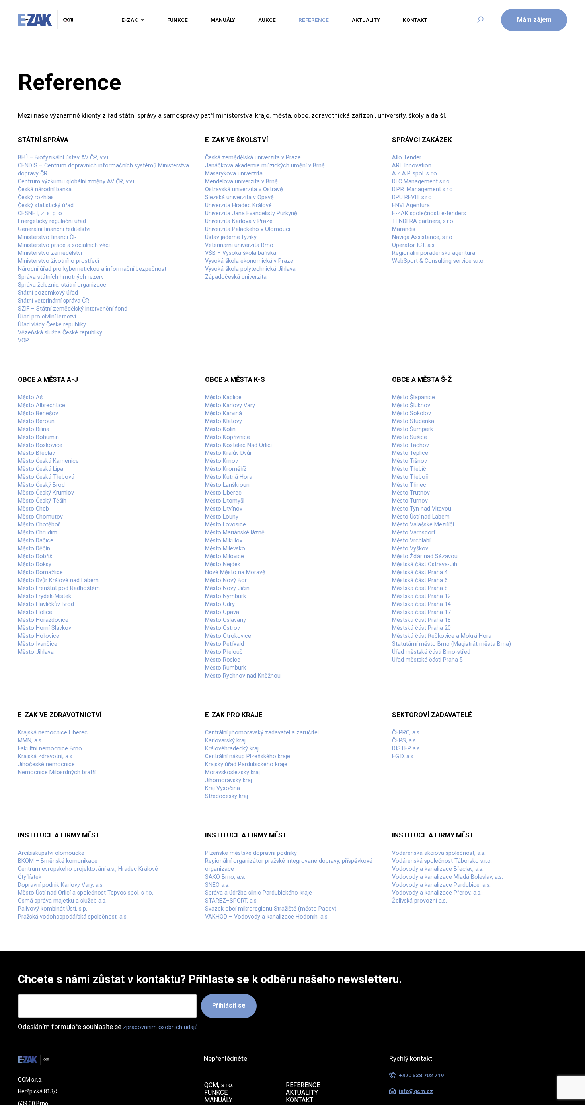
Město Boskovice (43, 494)
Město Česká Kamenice (52, 513)
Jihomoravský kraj (232, 886)
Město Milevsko (228, 618)
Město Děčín (36, 618)
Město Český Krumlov (50, 551)
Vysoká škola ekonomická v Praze (255, 283)
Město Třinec (411, 542)
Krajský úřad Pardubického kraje (252, 867)
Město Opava (224, 694)
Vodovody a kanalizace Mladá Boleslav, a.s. (455, 992)
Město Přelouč (226, 742)
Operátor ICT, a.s (416, 264)
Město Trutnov (413, 551)
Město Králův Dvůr (232, 503)
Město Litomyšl (228, 561)
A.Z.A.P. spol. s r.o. (418, 178)
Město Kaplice (226, 437)
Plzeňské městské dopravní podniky (257, 964)
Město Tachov (413, 494)
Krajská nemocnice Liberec (58, 829)
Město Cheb (35, 570)
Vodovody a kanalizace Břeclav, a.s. (444, 983)
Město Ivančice (40, 732)
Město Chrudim (41, 599)
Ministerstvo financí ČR (52, 254)
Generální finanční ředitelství (60, 245)
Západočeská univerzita (240, 302)
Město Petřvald (227, 732)
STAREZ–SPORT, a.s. (235, 1021)
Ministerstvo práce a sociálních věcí (70, 264)
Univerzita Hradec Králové (243, 216)
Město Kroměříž (228, 522)
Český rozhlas (38, 206)
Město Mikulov (226, 608)
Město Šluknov (413, 446)
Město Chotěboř (42, 589)
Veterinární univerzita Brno (244, 264)
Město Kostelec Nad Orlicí (243, 494)
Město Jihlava (38, 742)
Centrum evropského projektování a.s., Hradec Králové (97, 983)
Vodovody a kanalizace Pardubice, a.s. (448, 1002)
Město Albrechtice (45, 446)
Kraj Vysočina (225, 896)
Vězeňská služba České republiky (66, 369)
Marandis (405, 245)
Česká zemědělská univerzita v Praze (259, 159)
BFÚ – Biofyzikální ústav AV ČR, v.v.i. (70, 159)
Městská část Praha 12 (425, 675)
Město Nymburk (228, 675)
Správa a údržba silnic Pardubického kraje (266, 1012)
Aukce (269, 19)
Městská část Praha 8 (423, 666)
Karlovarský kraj (228, 839)
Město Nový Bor (228, 656)
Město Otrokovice (231, 723)
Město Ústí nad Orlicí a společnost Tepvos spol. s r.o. (95, 1012)
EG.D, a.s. (405, 858)
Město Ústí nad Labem (425, 580)
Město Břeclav (39, 503)
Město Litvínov (226, 570)
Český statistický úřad (50, 216)
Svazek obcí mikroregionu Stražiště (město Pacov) (280, 1031)
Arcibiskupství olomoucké (56, 964)
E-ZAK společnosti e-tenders (434, 225)
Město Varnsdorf (417, 599)
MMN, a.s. (32, 839)
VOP (24, 378)
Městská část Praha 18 (425, 704)
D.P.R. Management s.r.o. (428, 197)
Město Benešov (41, 456)
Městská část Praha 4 (423, 647)
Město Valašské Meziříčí (428, 589)
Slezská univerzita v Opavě (244, 206)
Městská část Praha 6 (423, 656)
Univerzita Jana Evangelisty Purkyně (258, 225)
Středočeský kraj (229, 905)
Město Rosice (225, 751)
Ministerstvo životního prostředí (65, 283)
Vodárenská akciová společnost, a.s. (445, 964)
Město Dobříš (38, 627)
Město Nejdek (225, 637)
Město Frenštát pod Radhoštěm (65, 666)
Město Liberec (226, 551)
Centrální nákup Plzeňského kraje (253, 858)
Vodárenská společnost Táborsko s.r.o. (449, 973)
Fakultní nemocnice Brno (54, 848)
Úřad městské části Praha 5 (432, 751)
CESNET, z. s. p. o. (43, 225)
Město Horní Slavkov (48, 713)
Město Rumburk (228, 761)
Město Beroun (38, 465)
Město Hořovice (41, 723)
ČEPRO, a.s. (408, 829)
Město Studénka (416, 465)
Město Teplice (412, 503)
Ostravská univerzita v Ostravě (249, 197)
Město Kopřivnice (230, 484)
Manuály (222, 19)
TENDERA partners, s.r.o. (427, 235)
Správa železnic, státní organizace (68, 311)
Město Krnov (223, 513)
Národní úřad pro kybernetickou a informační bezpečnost (102, 292)
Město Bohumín (41, 484)
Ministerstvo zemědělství (55, 273)
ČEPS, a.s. (406, 839)
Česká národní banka (48, 197)
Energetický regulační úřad (57, 235)
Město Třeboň (412, 532)
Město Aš (32, 437)
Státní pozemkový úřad (52, 321)
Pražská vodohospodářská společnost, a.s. (80, 1040)
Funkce (173, 19)
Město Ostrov (225, 713)
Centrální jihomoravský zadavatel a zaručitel (270, 829)
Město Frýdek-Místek (49, 675)
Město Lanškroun (230, 542)
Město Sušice (412, 484)
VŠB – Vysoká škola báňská (245, 273)
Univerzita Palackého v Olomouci (253, 245)
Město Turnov (412, 561)
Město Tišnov (412, 513)
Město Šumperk (415, 475)
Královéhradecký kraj (236, 848)
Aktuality (376, 19)
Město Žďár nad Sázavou (429, 627)
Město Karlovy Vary (233, 446)
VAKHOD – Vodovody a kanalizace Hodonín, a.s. (275, 1040)
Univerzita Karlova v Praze (243, 235)
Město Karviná (226, 456)
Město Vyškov (413, 618)
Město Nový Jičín (230, 666)
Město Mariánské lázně (239, 599)
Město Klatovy (226, 465)
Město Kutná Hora (231, 532)
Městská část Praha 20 (425, 713)
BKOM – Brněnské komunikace (63, 973)
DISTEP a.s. (408, 848)
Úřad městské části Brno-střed (437, 742)
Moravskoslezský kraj (236, 877)
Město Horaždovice (47, 704)
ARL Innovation (414, 168)
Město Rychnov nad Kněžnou (247, 771)
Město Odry (222, 685)
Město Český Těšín (46, 561)
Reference (319, 19)
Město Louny (224, 580)
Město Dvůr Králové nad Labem (64, 656)
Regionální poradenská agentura (440, 273)
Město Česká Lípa (44, 522)
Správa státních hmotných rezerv (66, 302)
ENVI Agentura (413, 216)
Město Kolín (222, 475)
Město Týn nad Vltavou (426, 570)
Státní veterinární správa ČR (58, 330)
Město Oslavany (228, 704)
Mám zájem (534, 19)
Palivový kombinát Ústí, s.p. (58, 1031)
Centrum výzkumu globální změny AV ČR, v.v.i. (85, 187)
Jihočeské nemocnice (50, 867)
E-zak (121, 19)
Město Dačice (38, 608)
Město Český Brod (45, 542)
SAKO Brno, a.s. (227, 992)
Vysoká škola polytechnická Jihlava (257, 292)
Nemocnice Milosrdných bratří (62, 877)
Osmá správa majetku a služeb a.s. (68, 1021)
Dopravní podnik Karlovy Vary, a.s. (67, 1002)
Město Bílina (36, 475)
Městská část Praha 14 (425, 685)
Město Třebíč (411, 522)
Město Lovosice (228, 589)
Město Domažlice (44, 647)
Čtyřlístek (32, 992)
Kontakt (429, 19)
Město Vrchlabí (414, 608)
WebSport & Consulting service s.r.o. (445, 283)
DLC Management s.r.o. (426, 187)
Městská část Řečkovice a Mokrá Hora (448, 723)
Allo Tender (409, 159)
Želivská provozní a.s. (423, 1021)
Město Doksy (37, 637)
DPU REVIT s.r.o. (415, 206)
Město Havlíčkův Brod (50, 685)
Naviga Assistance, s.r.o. (427, 254)
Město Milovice (227, 627)
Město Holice (37, 694)
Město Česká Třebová (50, 532)
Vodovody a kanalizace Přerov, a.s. (443, 1012)
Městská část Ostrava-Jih (429, 637)
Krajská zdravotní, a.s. (50, 858)
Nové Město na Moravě (239, 647)
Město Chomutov (43, 580)
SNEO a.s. (219, 1002)
